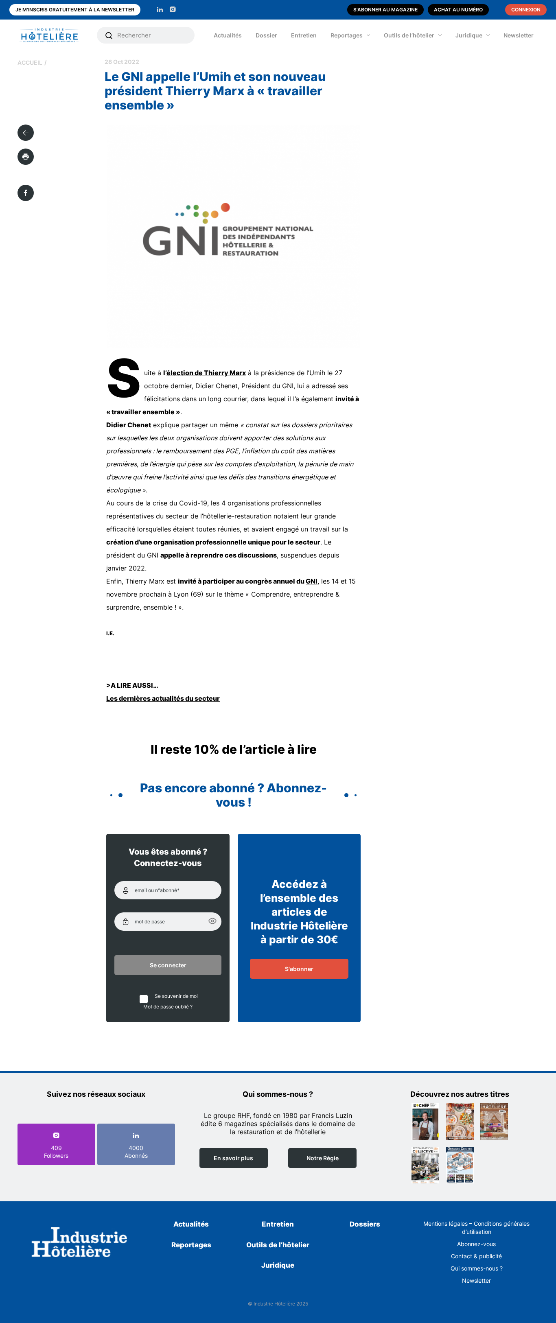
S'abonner (299, 968)
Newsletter (518, 35)
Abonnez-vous (476, 1243)
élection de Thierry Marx (206, 373)
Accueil (30, 62)
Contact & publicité (476, 1256)
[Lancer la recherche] (109, 35)
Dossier (266, 35)
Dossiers (365, 1224)
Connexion (526, 10)
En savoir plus (233, 1158)
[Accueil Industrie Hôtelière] (55, 35)
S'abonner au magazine (385, 10)
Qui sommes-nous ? (477, 1268)
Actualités (228, 35)
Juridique (468, 35)
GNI (311, 581)
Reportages (347, 35)
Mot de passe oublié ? (168, 1007)
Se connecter (168, 965)
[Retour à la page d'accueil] (80, 1243)
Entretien (304, 35)
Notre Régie (322, 1158)
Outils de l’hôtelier (409, 35)
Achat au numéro (458, 10)
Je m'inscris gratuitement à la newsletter (74, 10)
